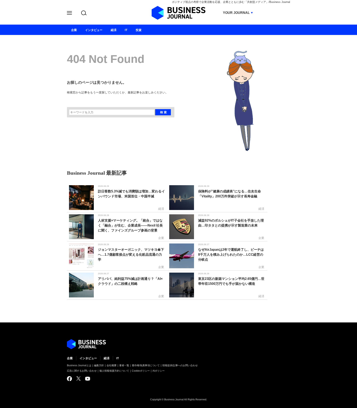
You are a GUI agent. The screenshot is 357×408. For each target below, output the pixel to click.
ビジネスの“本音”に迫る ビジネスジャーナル (86, 344)
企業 (70, 358)
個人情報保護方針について (114, 370)
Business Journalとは (79, 365)
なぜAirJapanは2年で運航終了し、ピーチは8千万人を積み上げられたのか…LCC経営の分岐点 (231, 254)
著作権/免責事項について (146, 365)
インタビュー (88, 358)
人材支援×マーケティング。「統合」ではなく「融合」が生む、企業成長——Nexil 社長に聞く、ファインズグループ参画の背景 (130, 225)
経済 (106, 358)
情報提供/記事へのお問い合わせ (180, 365)
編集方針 (99, 365)
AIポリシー (158, 370)
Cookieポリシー (141, 370)
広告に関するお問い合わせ (82, 370)
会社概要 (112, 365)
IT (117, 358)
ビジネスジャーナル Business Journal (178, 13)
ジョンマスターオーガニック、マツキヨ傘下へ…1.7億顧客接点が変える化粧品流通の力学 (131, 254)
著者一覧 (124, 365)
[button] (69, 13)
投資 (139, 30)
